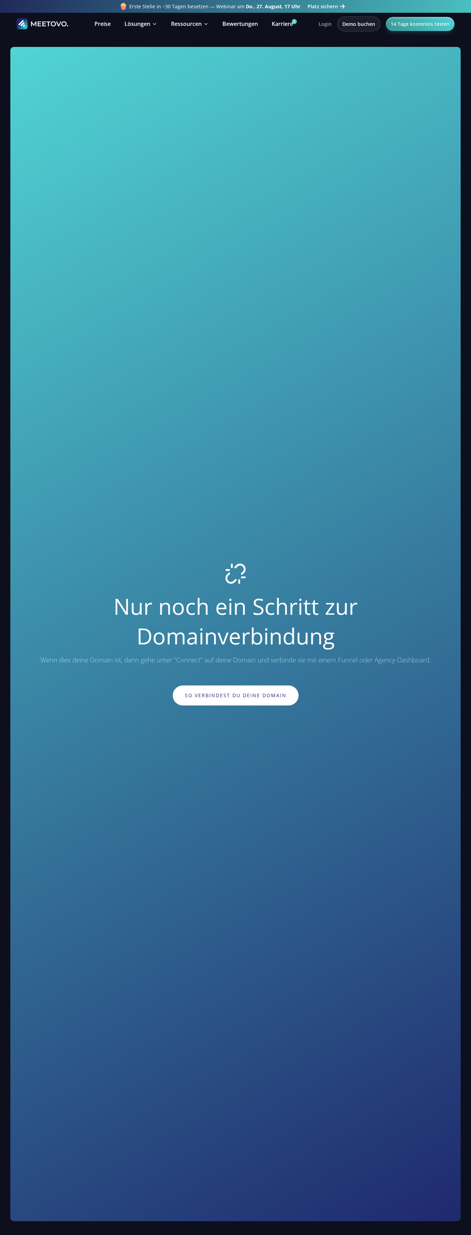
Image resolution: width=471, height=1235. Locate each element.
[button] (141, 24)
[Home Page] (43, 24)
